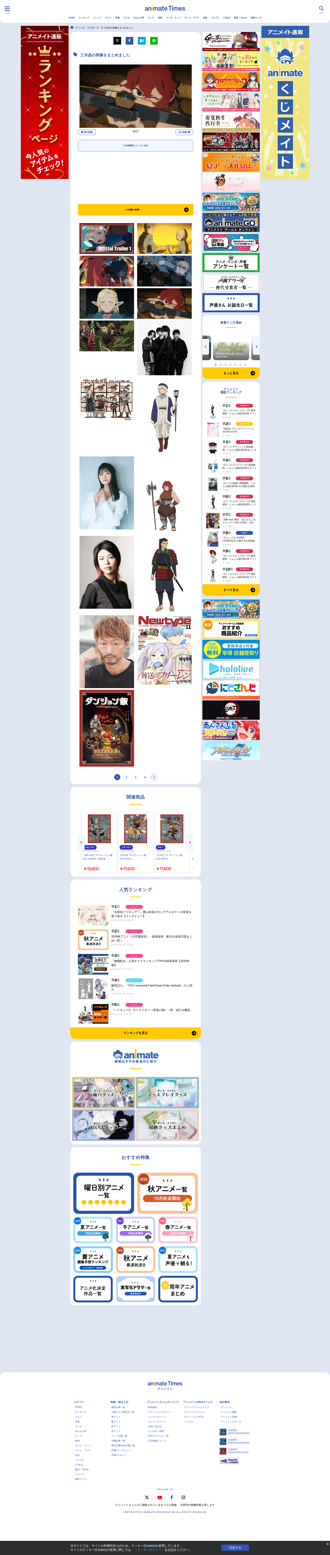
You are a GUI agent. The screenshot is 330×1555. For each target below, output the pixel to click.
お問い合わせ (155, 1426)
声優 (117, 17)
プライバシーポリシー (159, 1412)
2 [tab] (221, 363)
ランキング (84, 17)
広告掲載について (157, 1440)
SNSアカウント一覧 (158, 1436)
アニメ (108, 17)
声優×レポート (118, 1455)
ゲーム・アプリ (191, 17)
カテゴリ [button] (79, 1402)
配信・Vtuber (240, 17)
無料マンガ (256, 17)
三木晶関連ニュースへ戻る (135, 145)
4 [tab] (231, 363)
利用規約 (152, 1407)
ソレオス (188, 1421)
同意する (235, 1547)
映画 (160, 17)
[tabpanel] (231, 348)
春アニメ (116, 1416)
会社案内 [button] (225, 1402)
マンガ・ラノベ (173, 17)
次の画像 (183, 132)
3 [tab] (226, 363)
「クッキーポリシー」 (149, 1549)
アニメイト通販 (229, 1412)
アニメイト (226, 1407)
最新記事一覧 (118, 1407)
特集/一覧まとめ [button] (119, 1402)
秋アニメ (116, 1426)
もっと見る (231, 373)
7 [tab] (245, 363)
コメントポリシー (157, 1421)
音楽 (205, 17)
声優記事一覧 (118, 1440)
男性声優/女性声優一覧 (123, 1445)
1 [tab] (216, 363)
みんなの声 (138, 17)
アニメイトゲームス (194, 1412)
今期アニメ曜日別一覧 (122, 1412)
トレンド (97, 17)
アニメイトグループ (231, 1421)
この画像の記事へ (132, 209)
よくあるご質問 (156, 1431)
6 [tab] (241, 363)
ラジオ (126, 17)
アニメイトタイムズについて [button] (163, 1402)
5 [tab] (236, 363)
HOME (72, 17)
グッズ (151, 17)
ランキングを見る (135, 1032)
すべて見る (231, 589)
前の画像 (88, 132)
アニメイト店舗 (229, 1416)
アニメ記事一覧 (119, 1436)
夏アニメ (116, 1421)
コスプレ (215, 17)
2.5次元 (226, 17)
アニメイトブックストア (196, 1407)
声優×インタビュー (121, 1450)
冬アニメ (116, 1431)
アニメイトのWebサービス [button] (198, 1402)
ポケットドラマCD (194, 1416)
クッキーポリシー (157, 1416)
